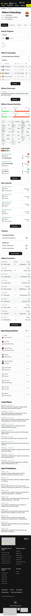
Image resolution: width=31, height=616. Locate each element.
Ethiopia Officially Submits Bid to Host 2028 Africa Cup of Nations (15, 444)
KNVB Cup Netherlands (8, 248)
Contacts (12, 589)
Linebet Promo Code (6, 561)
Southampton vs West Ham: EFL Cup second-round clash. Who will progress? (14, 530)
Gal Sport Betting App (20, 561)
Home (3, 38)
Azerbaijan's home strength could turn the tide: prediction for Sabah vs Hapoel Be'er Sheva (13, 474)
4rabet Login (4, 581)
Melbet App (18, 553)
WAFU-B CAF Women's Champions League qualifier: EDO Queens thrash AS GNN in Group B (14, 407)
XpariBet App (19, 563)
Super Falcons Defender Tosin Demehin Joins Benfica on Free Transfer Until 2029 (15, 456)
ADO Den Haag (8, 76)
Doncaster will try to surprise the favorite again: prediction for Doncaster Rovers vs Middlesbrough (14, 518)
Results (19, 25)
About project (4, 589)
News (3, 5)
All (7, 38)
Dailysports (3, 8)
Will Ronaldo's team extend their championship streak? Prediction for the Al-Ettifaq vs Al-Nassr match (15, 511)
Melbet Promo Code (6, 558)
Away (11, 38)
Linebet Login (4, 577)
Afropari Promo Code (6, 563)
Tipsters (18, 573)
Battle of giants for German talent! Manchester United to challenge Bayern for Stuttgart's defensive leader (15, 420)
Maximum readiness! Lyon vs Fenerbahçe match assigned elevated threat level (13, 426)
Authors (17, 571)
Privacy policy (19, 589)
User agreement (5, 592)
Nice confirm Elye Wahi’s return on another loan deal (14, 438)
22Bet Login (4, 579)
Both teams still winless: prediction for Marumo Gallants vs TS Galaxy (15, 480)
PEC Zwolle (7, 66)
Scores (17, 5)
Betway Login (4, 583)
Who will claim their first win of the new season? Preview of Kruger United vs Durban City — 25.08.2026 (15, 486)
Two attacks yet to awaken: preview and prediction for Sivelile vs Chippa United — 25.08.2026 (15, 493)
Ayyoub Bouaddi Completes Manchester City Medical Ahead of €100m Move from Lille (14, 462)
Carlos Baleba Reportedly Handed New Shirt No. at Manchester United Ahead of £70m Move (14, 414)
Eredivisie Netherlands (8, 245)
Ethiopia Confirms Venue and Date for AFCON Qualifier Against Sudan (15, 432)
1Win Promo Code (5, 554)
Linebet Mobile (19, 557)
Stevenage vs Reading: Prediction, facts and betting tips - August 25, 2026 (15, 524)
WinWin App (18, 559)
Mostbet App (19, 555)
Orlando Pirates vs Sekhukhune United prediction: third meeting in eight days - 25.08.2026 (15, 499)
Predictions (10, 5)
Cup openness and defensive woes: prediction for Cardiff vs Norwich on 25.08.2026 (13, 505)
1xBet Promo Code (5, 552)
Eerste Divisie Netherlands (9, 238)
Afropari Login (5, 572)
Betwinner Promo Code (6, 556)
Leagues (23, 5)
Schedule (12, 25)
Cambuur (7, 79)
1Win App (18, 551)
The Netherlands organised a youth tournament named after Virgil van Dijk (14, 94)
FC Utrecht (7, 70)
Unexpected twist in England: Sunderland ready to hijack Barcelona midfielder (15, 450)
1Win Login (4, 575)
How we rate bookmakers (16, 592)
